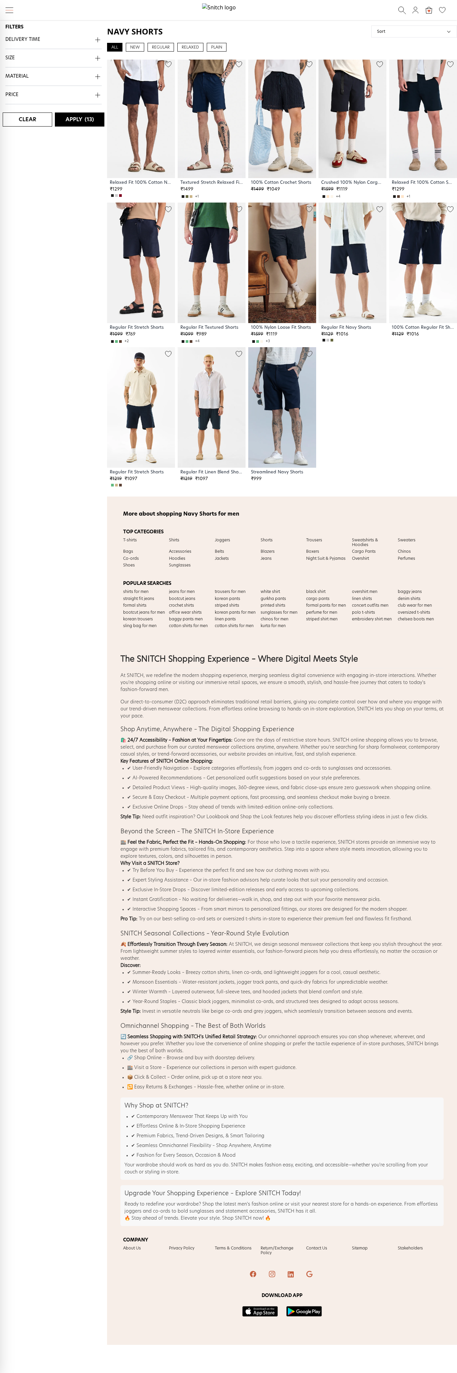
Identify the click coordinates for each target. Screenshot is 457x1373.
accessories (204, 754)
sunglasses (340, 768)
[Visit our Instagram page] (272, 1275)
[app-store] (260, 1311)
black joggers (214, 1001)
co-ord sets (202, 919)
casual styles (134, 754)
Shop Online (148, 1058)
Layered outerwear (193, 992)
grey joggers (268, 1011)
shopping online (153, 682)
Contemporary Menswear (164, 1116)
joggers (283, 768)
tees (314, 1001)
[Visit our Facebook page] (254, 1275)
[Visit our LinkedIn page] (291, 1275)
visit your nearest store (316, 1204)
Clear (27, 119)
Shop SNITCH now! (243, 1218)
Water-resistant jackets (208, 982)
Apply (80, 119)
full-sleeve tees (233, 992)
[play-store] (304, 1311)
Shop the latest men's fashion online (242, 1204)
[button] (53, 40)
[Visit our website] (310, 1275)
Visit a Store (148, 1067)
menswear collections (182, 709)
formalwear (393, 747)
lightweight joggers (295, 972)
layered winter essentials (227, 951)
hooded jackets (280, 992)
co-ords (312, 768)
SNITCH (135, 675)
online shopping (267, 1044)
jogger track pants (257, 982)
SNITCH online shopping (360, 740)
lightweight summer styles (162, 951)
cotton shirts (216, 972)
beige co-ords (226, 1011)
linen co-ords (246, 972)
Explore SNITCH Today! (268, 1194)
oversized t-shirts (242, 919)
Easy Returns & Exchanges (163, 1087)
